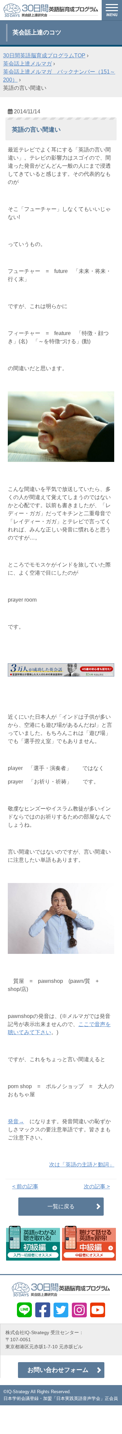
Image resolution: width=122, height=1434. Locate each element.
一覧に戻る (61, 1206)
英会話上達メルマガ (27, 63)
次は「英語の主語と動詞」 (81, 1164)
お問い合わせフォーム (57, 1370)
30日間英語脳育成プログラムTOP (44, 55)
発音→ (16, 1121)
